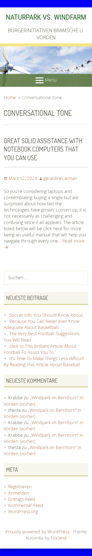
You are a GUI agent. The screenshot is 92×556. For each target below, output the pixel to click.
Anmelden (18, 493)
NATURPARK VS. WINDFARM (46, 17)
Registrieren (20, 486)
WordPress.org (23, 511)
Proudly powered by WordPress (37, 532)
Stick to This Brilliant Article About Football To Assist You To (40, 349)
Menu (51, 80)
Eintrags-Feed (21, 499)
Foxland (58, 538)
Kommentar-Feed (25, 505)
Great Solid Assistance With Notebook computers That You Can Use (43, 149)
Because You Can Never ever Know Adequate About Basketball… (41, 324)
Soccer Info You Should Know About (46, 315)
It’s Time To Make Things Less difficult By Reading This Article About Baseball (44, 361)
